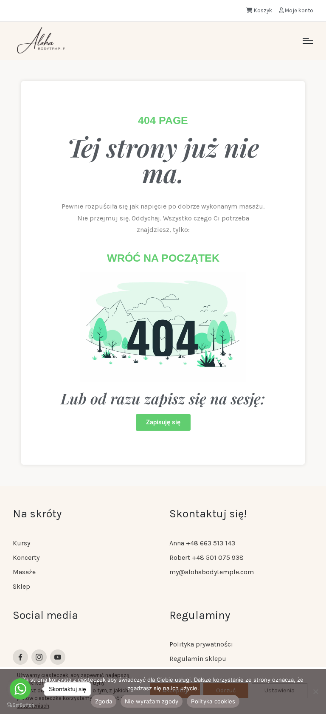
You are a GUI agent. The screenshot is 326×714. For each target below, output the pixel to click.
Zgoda (103, 701)
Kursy (21, 543)
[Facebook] (20, 657)
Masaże (24, 572)
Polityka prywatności (201, 644)
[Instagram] (39, 657)
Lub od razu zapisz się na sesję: (163, 398)
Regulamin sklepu (197, 659)
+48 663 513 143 (210, 543)
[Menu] (308, 41)
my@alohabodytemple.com (211, 572)
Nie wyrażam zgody (151, 701)
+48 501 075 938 (218, 557)
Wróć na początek (163, 258)
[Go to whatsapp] (20, 689)
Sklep (21, 586)
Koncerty (26, 557)
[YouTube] (57, 657)
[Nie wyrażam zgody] (315, 691)
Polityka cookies (213, 701)
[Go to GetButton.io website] (20, 705)
